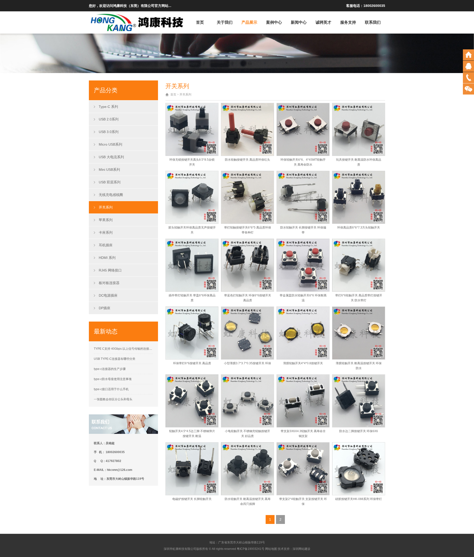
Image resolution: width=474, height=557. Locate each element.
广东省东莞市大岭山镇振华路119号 (241, 542)
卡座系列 (106, 232)
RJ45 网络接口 (110, 270)
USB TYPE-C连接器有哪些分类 (114, 359)
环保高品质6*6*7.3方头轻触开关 (358, 227)
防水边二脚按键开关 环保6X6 (358, 431)
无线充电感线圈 (111, 195)
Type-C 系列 (108, 107)
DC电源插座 (108, 295)
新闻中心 (299, 22)
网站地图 (271, 549)
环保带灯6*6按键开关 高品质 (192, 363)
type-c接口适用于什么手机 (111, 389)
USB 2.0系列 (108, 119)
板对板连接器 (109, 283)
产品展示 (249, 22)
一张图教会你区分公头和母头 (113, 399)
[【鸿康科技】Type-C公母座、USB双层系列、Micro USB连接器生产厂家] (137, 22)
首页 (200, 22)
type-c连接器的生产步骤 (110, 369)
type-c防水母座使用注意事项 (113, 379)
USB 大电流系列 (111, 157)
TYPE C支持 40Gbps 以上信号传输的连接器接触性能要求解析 (135, 348)
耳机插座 (106, 245)
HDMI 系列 (107, 258)
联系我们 (373, 22)
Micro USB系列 (110, 144)
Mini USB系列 (109, 170)
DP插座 (104, 308)
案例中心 (274, 22)
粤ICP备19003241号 (250, 549)
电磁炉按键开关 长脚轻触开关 (192, 499)
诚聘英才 (323, 22)
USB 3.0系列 (108, 132)
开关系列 (106, 207)
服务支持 (348, 22)
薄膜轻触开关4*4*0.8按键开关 (303, 363)
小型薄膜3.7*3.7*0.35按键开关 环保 (247, 363)
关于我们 (225, 22)
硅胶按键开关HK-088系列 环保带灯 (358, 499)
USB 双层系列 (109, 182)
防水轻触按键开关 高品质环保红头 (247, 159)
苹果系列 (106, 220)
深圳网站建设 (301, 549)
